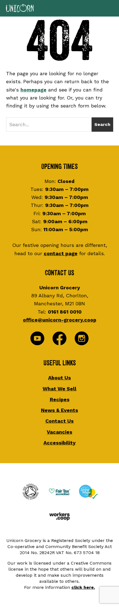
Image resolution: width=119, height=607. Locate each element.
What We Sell (59, 389)
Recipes (59, 399)
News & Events (59, 410)
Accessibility (59, 443)
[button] (59, 8)
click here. (83, 587)
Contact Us (59, 421)
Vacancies (59, 432)
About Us (59, 378)
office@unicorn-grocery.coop (59, 320)
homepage (33, 90)
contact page (60, 253)
